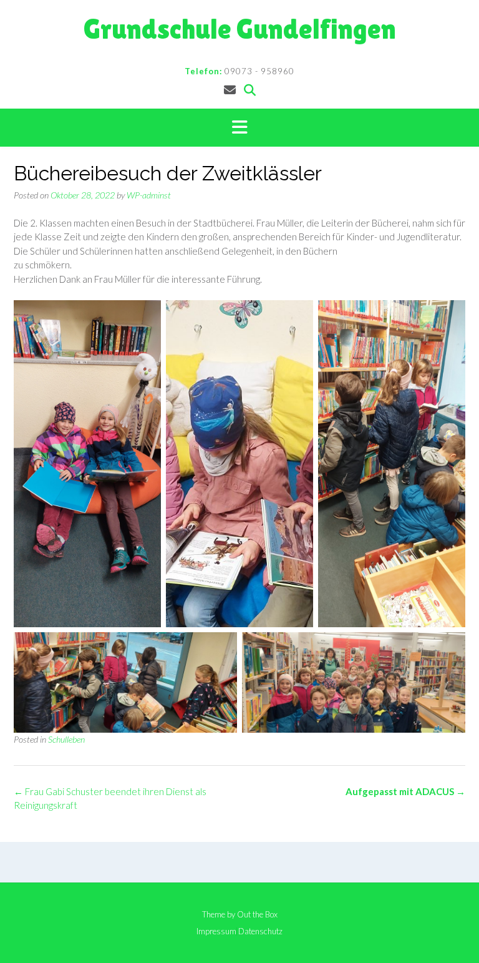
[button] (239, 128)
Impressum (216, 931)
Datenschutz (260, 931)
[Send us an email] (230, 89)
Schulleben (66, 739)
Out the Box (257, 914)
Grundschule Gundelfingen (240, 29)
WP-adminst (149, 195)
